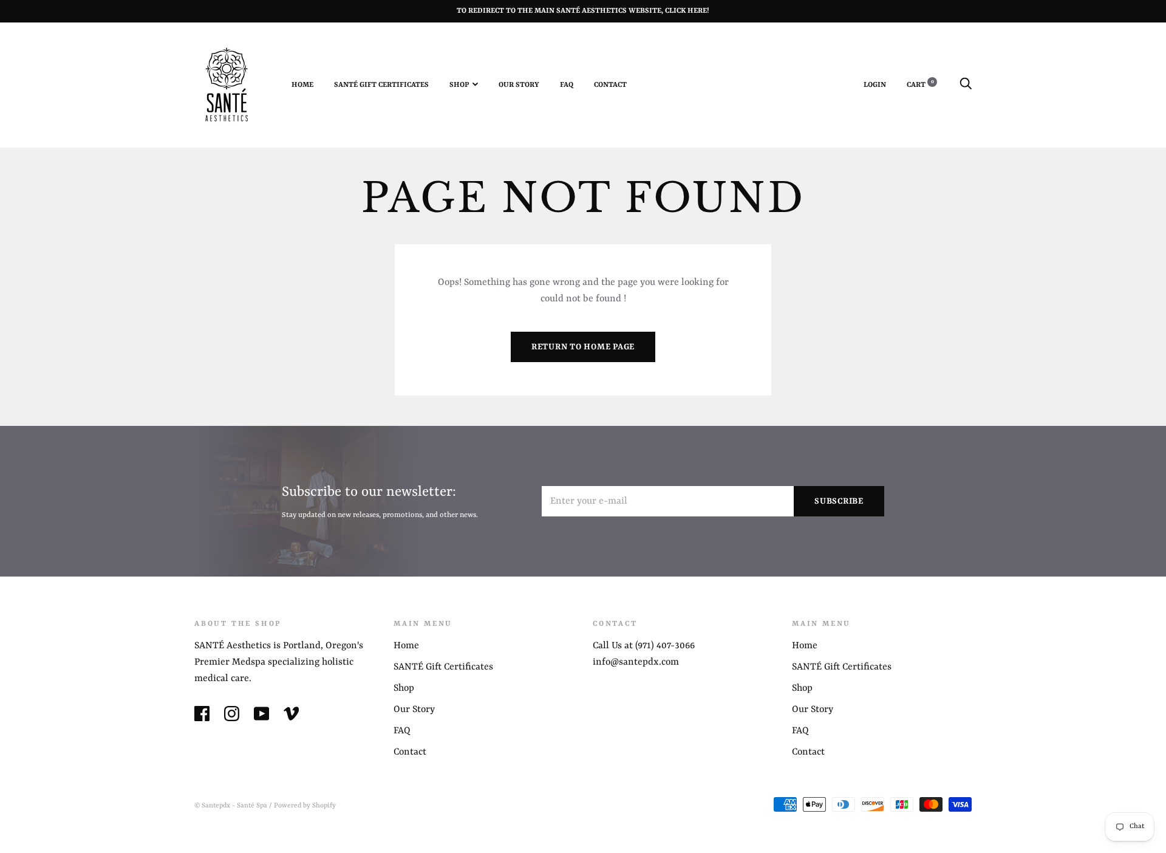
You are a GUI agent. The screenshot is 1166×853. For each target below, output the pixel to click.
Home (302, 85)
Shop (459, 85)
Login (875, 85)
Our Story (519, 85)
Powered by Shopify (305, 806)
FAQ (566, 85)
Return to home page (583, 347)
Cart (920, 85)
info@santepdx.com (636, 662)
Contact (610, 85)
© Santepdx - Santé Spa (230, 806)
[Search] (966, 85)
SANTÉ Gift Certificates (381, 85)
